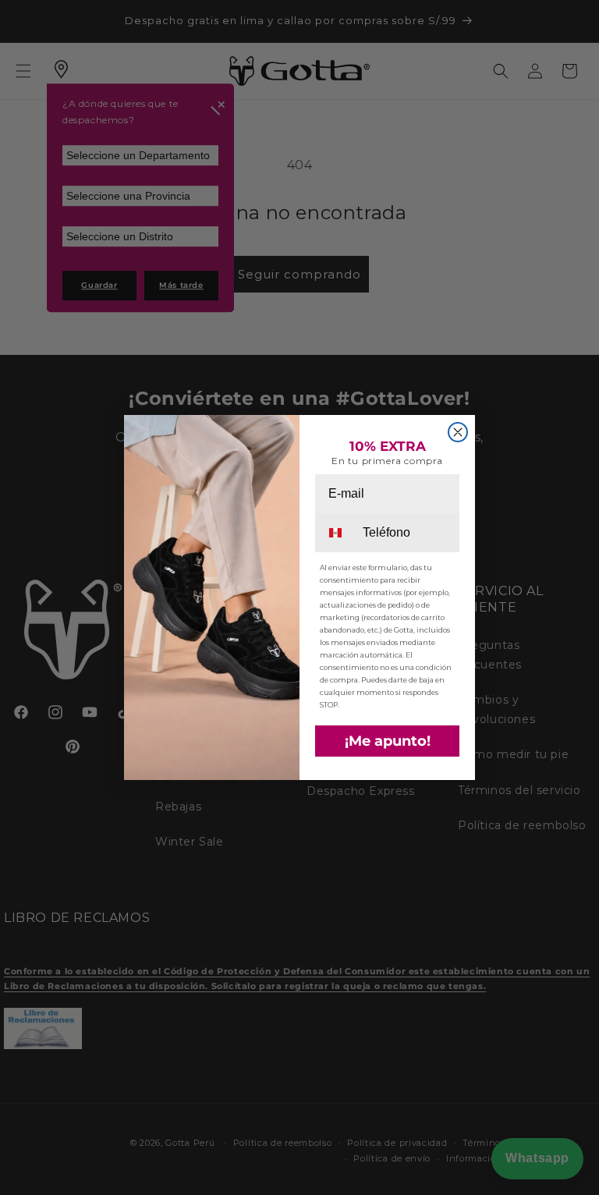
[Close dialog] (457, 432)
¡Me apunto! (388, 741)
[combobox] (338, 533)
